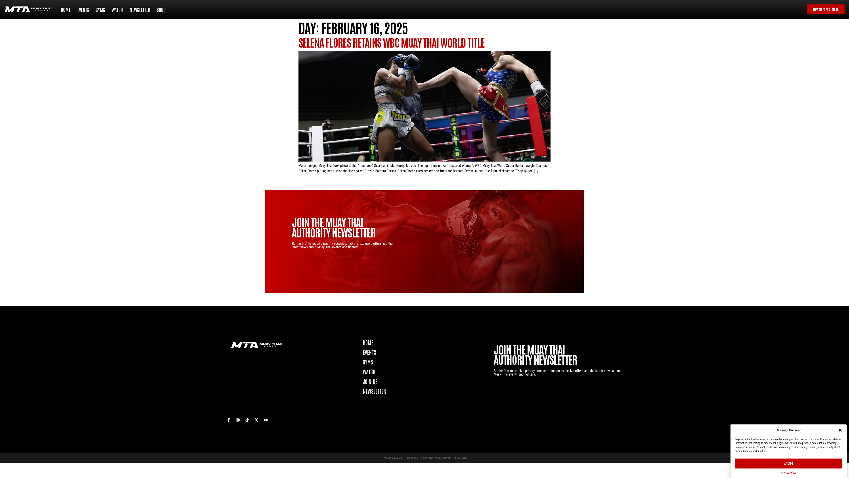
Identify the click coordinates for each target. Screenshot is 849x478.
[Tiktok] (247, 420)
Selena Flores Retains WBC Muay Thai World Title (391, 42)
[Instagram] (238, 420)
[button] (840, 430)
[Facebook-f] (229, 420)
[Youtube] (266, 420)
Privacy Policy (788, 472)
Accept (788, 463)
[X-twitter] (256, 420)
